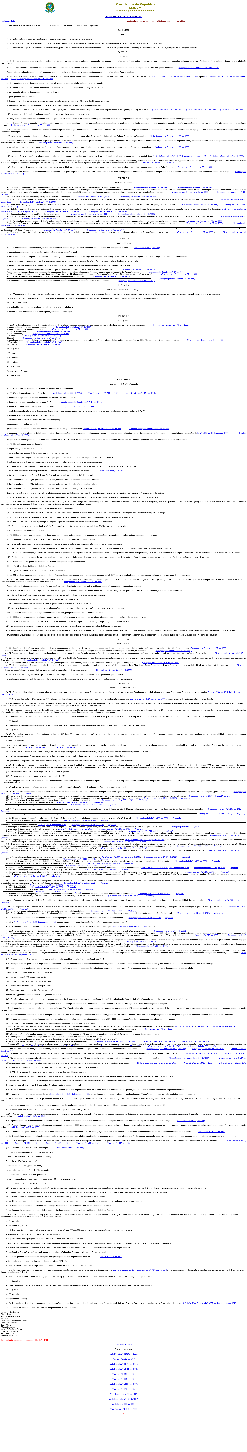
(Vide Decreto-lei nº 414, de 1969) (70, 1148)
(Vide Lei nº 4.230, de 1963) (110, 1257)
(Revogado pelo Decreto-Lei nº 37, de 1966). (150, 187)
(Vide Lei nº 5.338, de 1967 (123, 1404)
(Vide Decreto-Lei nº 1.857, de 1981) (141, 393)
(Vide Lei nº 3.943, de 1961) (26, 1143)
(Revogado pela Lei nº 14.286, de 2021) (205, 796)
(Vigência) (29, 794)
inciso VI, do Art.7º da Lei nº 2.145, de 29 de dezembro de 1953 (191, 822)
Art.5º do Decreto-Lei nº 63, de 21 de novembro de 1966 (174, 76)
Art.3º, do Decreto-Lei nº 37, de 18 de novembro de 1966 (176, 156)
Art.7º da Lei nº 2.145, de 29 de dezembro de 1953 (35, 922)
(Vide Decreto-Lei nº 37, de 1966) (159, 1029)
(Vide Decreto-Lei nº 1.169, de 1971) (167, 110)
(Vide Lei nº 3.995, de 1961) (111, 471)
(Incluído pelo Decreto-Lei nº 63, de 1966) (56, 143)
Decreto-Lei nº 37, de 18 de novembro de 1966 (102, 429)
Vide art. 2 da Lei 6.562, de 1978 (232, 1063)
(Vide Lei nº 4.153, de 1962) (65, 747)
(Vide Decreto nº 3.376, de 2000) (123, 1409)
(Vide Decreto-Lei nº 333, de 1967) (67, 393)
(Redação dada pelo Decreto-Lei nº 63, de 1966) (30, 125)
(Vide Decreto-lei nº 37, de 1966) (146, 248)
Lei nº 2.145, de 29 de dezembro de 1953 (129, 926)
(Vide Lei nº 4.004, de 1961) (123, 1379)
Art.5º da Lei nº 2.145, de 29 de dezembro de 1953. (174, 813)
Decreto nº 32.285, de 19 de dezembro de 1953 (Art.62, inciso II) (140, 1270)
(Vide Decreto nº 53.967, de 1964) (123, 1384)
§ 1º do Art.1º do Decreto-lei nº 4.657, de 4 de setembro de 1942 (209, 1303)
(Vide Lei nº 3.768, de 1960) (34, 747)
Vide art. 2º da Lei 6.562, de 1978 (195, 1041)
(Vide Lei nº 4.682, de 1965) (118, 1143)
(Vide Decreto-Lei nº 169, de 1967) (123, 1399)
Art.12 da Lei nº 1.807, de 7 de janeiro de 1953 (144, 840)
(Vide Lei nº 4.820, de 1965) (123, 1389)
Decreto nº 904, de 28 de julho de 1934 (224, 692)
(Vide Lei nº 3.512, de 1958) (123, 1359)
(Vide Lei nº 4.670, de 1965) (207, 935)
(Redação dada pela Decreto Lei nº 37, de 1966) (115, 1041)
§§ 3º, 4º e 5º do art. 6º (184, 1026)
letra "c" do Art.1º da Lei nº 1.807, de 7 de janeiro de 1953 (165, 868)
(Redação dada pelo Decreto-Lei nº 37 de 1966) (82, 582)
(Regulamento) (7, 694)
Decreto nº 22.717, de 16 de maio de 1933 (147, 699)
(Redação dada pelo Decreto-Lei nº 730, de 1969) (149, 429)
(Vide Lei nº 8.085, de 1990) (231, 110)
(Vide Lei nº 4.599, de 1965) (87, 1143)
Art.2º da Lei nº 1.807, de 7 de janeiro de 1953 (121, 857)
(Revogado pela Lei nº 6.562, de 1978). (160, 1041)
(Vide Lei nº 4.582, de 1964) (57, 1143)
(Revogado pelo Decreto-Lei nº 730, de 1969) (138, 197)
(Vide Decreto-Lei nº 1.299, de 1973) (103, 393)
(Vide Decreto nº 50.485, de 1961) (123, 1369)
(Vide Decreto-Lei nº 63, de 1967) (123, 1394)
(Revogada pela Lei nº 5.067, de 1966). (143, 942)
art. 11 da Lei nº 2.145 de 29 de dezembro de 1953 (218, 1026)
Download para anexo (123, 1344)
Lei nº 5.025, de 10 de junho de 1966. (213, 433)
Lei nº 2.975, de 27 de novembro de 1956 (75, 829)
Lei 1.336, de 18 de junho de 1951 (52, 825)
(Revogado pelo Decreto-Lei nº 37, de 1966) (94, 197)
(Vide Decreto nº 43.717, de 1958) (31, 1116)
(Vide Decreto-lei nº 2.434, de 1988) (79, 406)
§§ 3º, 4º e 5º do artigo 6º (32, 1046)
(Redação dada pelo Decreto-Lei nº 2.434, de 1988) (199, 68)
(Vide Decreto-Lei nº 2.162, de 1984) (201, 110)
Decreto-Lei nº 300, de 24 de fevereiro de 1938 (69, 1094)
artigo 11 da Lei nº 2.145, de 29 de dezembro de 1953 (69, 1046)
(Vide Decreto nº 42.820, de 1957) (123, 1354)
